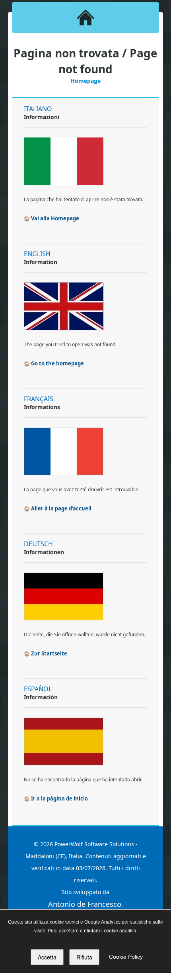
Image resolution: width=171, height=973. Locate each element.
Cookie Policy (126, 956)
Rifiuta (84, 957)
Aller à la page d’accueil (61, 508)
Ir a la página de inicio (59, 798)
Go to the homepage (57, 363)
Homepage (85, 80)
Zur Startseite (49, 653)
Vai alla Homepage (55, 218)
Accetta (47, 957)
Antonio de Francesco (84, 904)
